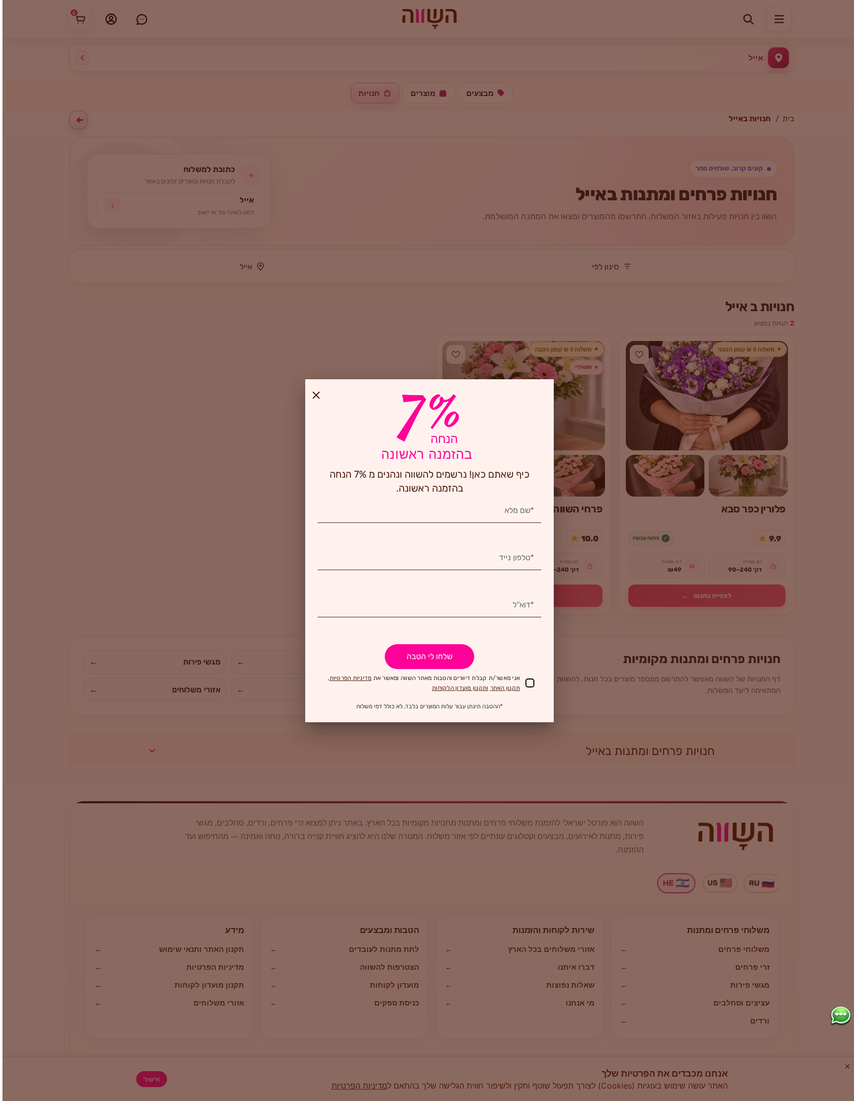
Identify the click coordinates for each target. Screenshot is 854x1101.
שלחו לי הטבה (429, 656)
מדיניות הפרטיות (351, 678)
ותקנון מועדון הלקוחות (460, 687)
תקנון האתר (505, 687)
